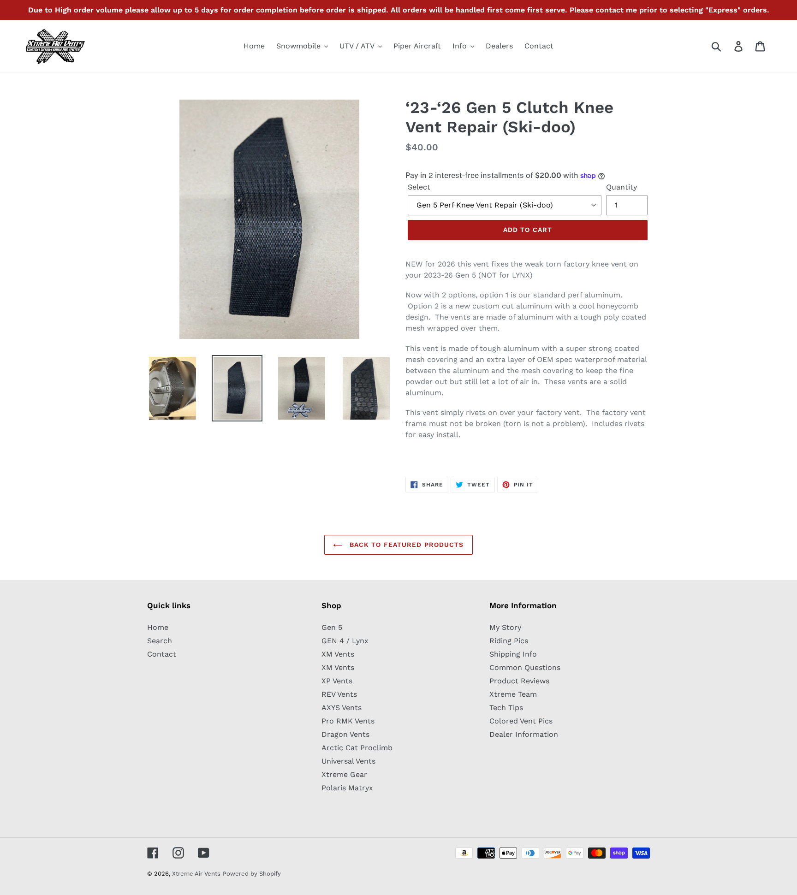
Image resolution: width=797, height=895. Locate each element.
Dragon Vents (345, 734)
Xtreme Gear (344, 774)
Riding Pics (508, 640)
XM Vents (337, 654)
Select (419, 187)
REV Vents (339, 694)
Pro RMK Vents (348, 721)
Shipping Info (513, 654)
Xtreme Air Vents (196, 873)
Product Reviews (519, 680)
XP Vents (336, 680)
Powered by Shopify (252, 873)
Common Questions (524, 667)
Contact (161, 654)
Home (157, 627)
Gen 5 (331, 627)
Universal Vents (348, 761)
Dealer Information (523, 734)
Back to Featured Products (405, 544)
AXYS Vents (341, 707)
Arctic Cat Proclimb (357, 747)
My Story (505, 627)
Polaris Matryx (347, 787)
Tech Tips (506, 707)
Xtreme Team (513, 694)
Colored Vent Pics (521, 721)
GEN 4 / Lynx (345, 640)
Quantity (621, 187)
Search (159, 640)
